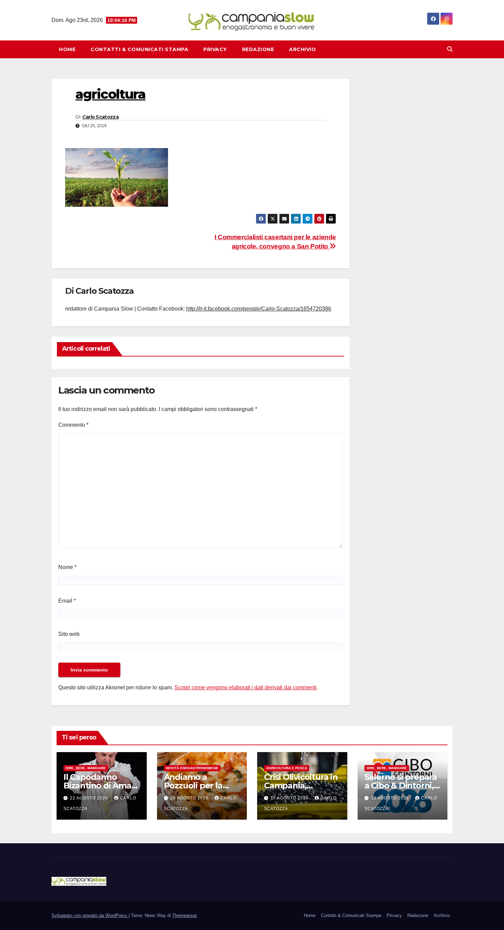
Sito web (69, 634)
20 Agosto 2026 (190, 798)
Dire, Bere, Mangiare (85, 768)
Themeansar (184, 915)
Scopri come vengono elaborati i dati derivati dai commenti (245, 687)
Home (67, 49)
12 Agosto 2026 (390, 798)
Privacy (215, 49)
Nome (67, 567)
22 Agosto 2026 (89, 798)
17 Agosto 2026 (290, 798)
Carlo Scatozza (100, 117)
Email (67, 601)
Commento (73, 425)
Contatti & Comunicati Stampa (139, 49)
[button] (450, 49)
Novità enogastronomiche (192, 768)
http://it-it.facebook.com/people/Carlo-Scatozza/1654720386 (258, 309)
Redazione (258, 49)
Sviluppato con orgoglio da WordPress (90, 915)
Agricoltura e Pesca (286, 768)
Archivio (302, 49)
